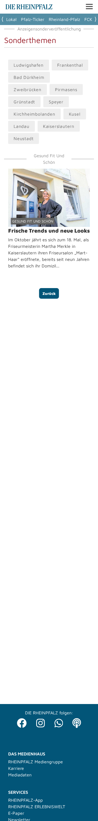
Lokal (11, 19)
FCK (88, 19)
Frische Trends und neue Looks (49, 230)
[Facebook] (22, 721)
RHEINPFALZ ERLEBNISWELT (36, 806)
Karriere (16, 768)
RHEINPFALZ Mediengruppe (35, 761)
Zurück (49, 293)
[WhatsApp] (58, 721)
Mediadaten (20, 774)
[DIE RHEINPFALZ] (29, 7)
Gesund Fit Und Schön (32, 221)
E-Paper (16, 813)
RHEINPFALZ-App (25, 800)
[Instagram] (40, 721)
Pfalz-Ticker (32, 19)
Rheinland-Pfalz (64, 19)
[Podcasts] (76, 721)
